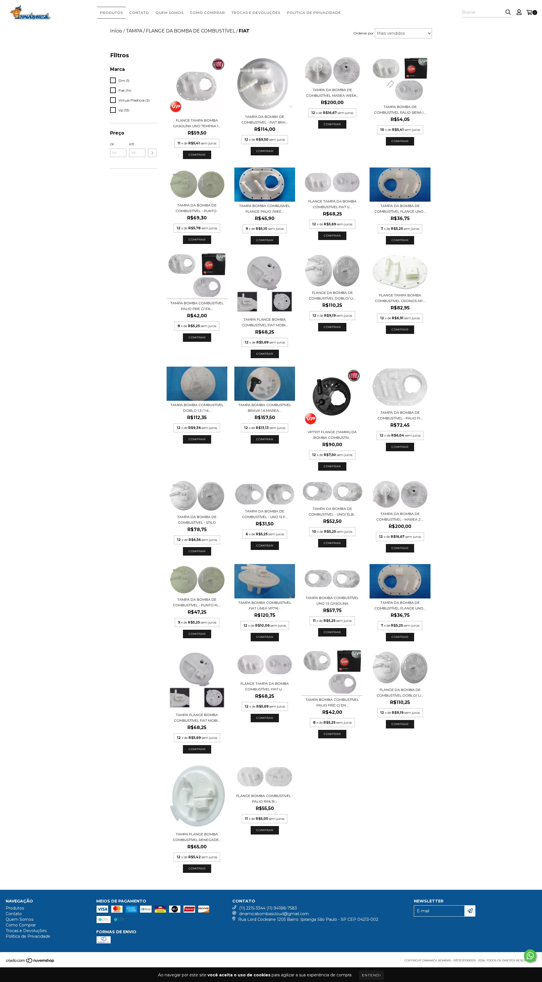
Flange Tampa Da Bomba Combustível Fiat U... (332, 204)
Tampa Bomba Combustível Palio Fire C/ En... (197, 306)
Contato (139, 12)
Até (131, 144)
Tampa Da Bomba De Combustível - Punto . (197, 208)
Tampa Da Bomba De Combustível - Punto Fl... (197, 602)
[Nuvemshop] (30, 962)
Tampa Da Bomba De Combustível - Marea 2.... (400, 516)
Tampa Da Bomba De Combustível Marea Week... (332, 93)
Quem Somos (169, 12)
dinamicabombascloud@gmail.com (274, 913)
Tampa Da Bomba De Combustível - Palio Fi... (400, 415)
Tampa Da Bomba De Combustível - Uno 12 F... (265, 514)
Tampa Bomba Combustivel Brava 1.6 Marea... (264, 408)
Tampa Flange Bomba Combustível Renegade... (197, 837)
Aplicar (152, 153)
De (112, 144)
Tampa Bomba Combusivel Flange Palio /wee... (264, 208)
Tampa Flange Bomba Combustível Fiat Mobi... (265, 322)
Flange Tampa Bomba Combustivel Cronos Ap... (400, 298)
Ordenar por (363, 33)
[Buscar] (508, 12)
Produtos (111, 12)
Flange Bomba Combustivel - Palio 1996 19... (264, 798)
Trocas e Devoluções (255, 12)
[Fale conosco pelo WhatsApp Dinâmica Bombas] (530, 955)
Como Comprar (207, 12)
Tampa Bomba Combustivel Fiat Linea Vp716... (264, 605)
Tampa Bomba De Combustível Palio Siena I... (400, 110)
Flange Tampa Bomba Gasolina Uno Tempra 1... (197, 123)
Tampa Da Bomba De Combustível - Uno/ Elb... (332, 511)
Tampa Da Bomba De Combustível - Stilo (197, 520)
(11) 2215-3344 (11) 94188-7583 (268, 908)
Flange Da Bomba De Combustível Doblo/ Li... (332, 295)
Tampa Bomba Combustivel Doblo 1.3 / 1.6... (197, 408)
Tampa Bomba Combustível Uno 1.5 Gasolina (332, 601)
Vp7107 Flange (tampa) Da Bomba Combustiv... (332, 435)
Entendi (371, 975)
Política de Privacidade (314, 12)
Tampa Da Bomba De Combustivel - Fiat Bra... (264, 119)
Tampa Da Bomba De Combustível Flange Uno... (400, 208)
